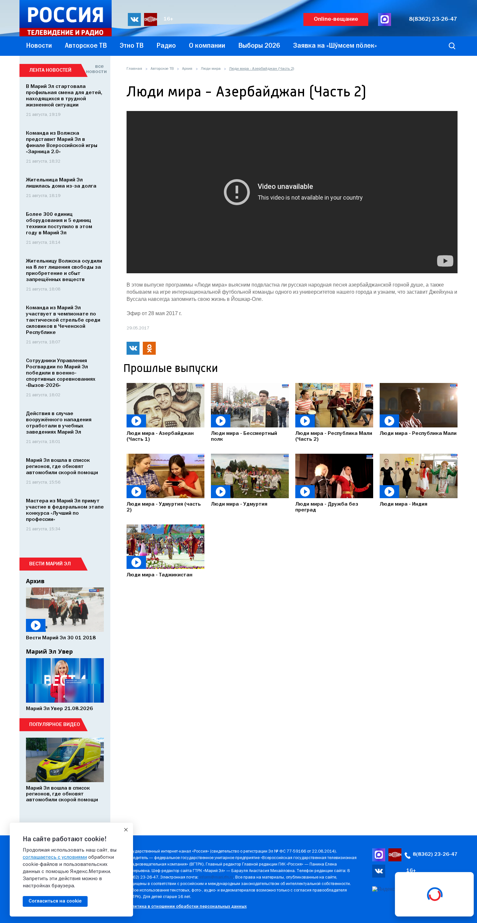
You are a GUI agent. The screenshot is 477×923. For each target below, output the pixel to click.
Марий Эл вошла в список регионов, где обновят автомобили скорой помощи (62, 466)
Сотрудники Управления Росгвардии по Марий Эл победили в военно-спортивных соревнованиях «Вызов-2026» (60, 373)
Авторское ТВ (162, 68)
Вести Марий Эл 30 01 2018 (61, 638)
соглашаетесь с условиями (55, 857)
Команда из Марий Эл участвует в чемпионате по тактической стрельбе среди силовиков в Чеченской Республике (63, 320)
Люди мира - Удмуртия (239, 504)
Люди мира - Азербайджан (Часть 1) (160, 436)
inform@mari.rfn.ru (216, 877)
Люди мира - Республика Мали (418, 433)
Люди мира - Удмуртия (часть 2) (164, 507)
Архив (187, 68)
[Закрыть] (126, 830)
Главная (134, 68)
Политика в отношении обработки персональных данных (186, 906)
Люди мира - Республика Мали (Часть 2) (333, 436)
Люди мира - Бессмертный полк (244, 436)
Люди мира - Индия (403, 504)
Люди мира (211, 68)
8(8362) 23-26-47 (433, 19)
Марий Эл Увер (49, 651)
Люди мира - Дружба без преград (326, 507)
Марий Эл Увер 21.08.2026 (59, 709)
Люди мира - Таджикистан (159, 575)
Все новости (95, 69)
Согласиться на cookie (55, 901)
